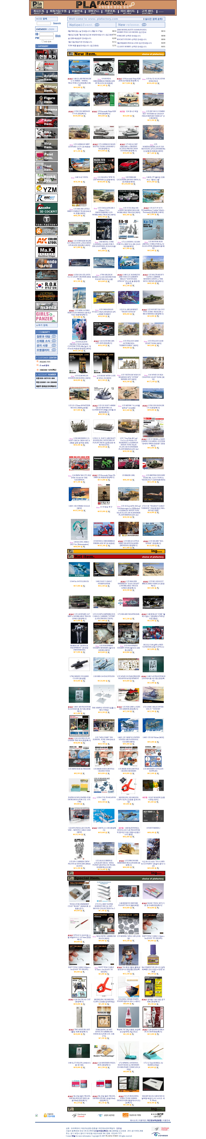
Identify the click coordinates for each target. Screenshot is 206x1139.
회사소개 (133, 1120)
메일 (73, 1136)
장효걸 (119, 1128)
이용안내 (166, 1120)
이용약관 (142, 1120)
